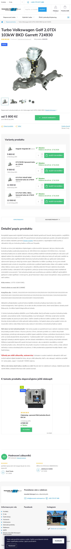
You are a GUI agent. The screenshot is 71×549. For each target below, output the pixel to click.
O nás (10, 2)
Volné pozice (6, 522)
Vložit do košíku (55, 155)
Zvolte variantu (49, 118)
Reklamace (6, 527)
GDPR (5, 530)
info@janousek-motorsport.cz (36, 498)
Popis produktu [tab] (18, 219)
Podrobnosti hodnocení (24, 39)
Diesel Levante (28, 241)
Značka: (66, 126)
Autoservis (6, 519)
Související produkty (51, 219)
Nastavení (11, 546)
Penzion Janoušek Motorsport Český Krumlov (11, 533)
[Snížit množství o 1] (42, 156)
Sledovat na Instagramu (58, 529)
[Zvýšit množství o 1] (42, 154)
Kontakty (3, 2)
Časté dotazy (7, 517)
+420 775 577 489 (53, 498)
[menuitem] (10, 17)
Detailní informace (50, 110)
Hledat (42, 9)
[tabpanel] (35, 409)
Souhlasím (58, 541)
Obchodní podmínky (9, 525)
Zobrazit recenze (21, 458)
